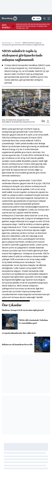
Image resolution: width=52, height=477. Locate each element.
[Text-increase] (43, 121)
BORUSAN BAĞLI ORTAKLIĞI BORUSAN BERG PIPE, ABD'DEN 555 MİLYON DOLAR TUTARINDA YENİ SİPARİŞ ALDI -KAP (33, 26)
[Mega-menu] (49, 18)
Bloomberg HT (7, 43)
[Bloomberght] (9, 18)
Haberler (18, 43)
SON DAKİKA (6, 26)
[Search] (44, 18)
